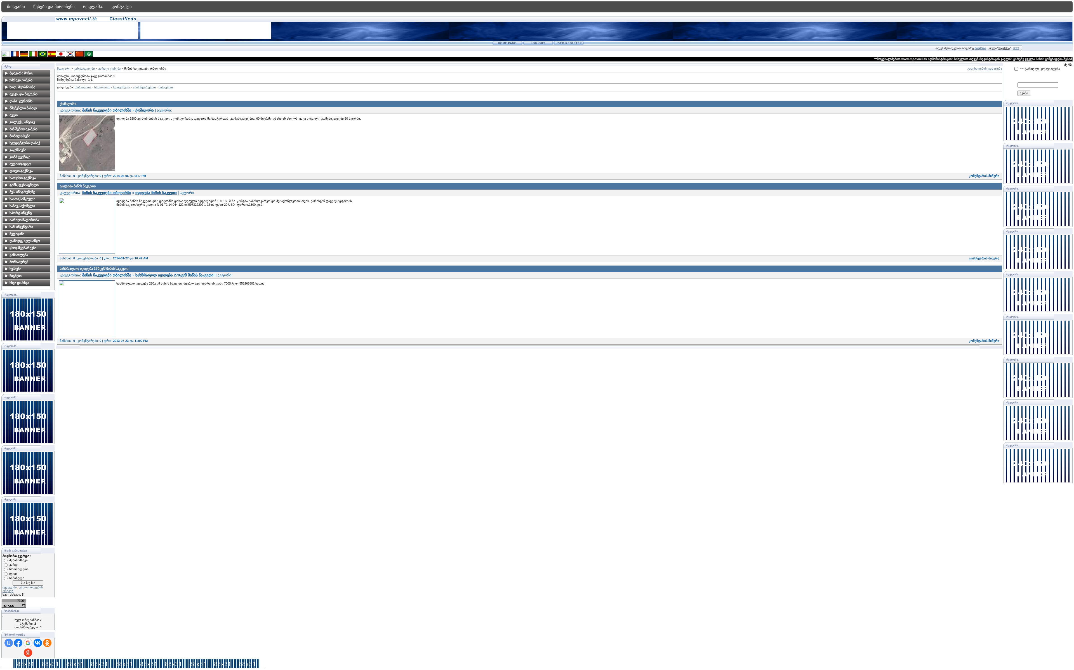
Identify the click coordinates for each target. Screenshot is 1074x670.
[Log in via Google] (27, 642)
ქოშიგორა (68, 104)
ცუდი (13, 573)
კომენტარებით (144, 87)
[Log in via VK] (38, 643)
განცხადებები (84, 68)
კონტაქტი (122, 6)
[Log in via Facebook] (18, 643)
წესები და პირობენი (54, 6)
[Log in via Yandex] (28, 652)
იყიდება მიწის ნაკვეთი (78, 186)
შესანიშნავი (18, 560)
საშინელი (16, 578)
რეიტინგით (121, 87)
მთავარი (16, 6)
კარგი (13, 564)
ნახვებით (166, 87)
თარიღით (82, 87)
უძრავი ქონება (109, 68)
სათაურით (102, 87)
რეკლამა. (93, 6)
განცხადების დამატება (984, 68)
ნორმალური (19, 569)
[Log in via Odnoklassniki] (47, 643)
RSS (1016, 48)
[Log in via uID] (8, 643)
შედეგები (10, 587)
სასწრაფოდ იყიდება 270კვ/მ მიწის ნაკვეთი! (94, 269)
